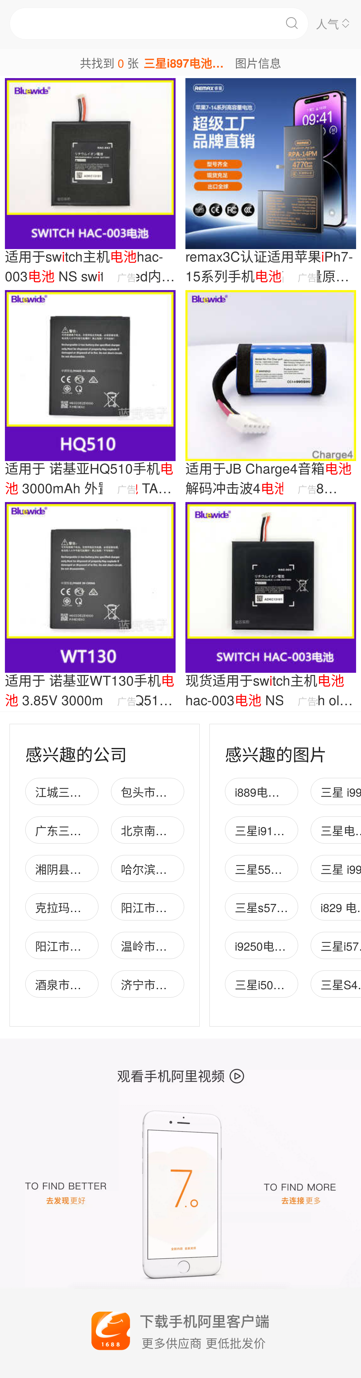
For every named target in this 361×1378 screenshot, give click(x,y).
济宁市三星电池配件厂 (178, 984)
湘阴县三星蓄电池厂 (87, 868)
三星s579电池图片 (282, 907)
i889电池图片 (269, 791)
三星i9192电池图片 (283, 830)
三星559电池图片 (279, 868)
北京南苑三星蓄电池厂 (178, 830)
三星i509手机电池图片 (292, 984)
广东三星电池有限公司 (93, 830)
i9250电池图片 (272, 945)
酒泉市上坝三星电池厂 (93, 984)
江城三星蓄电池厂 (81, 791)
